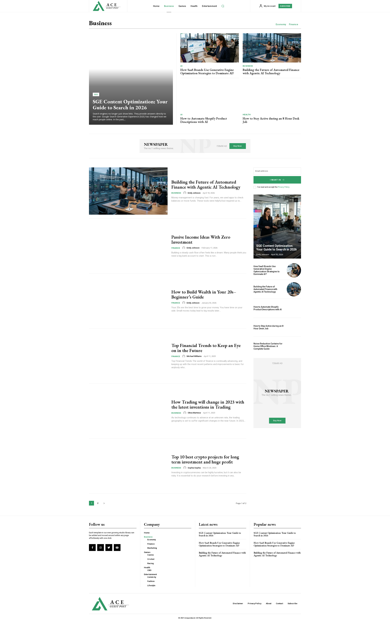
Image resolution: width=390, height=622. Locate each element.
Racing (150, 563)
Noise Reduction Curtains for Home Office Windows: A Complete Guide (268, 346)
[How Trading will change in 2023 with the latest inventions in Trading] (128, 410)
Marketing (152, 548)
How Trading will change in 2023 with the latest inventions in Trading (207, 404)
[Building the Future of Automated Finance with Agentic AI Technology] (272, 48)
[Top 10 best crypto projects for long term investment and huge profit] (128, 466)
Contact (279, 603)
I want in (275, 180)
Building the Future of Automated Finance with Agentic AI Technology (271, 71)
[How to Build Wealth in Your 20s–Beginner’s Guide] (128, 301)
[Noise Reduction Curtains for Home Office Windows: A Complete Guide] (294, 346)
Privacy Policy (283, 187)
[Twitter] (108, 547)
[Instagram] (100, 547)
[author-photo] (185, 192)
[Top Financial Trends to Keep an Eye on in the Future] (128, 356)
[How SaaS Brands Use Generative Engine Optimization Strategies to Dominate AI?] (209, 48)
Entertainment (150, 574)
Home (147, 533)
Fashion (150, 581)
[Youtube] (117, 547)
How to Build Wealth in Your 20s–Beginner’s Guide (203, 294)
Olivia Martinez (194, 413)
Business (248, 66)
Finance (293, 24)
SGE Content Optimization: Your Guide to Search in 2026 (130, 104)
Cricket (150, 559)
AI (181, 66)
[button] (223, 6)
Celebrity (151, 577)
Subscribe (292, 603)
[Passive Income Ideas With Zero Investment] (128, 246)
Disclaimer (238, 603)
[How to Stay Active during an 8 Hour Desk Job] (272, 96)
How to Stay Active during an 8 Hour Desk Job (271, 120)
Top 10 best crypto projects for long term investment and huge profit (205, 459)
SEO (96, 94)
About (268, 603)
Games (147, 552)
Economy (281, 24)
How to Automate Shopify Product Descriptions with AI (203, 120)
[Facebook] (92, 547)
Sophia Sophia (194, 468)
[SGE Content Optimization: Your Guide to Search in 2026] (131, 79)
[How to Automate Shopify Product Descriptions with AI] (209, 96)
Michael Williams (194, 356)
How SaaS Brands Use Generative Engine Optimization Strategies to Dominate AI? (207, 71)
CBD (149, 570)
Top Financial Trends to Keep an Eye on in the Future (206, 347)
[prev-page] (290, 200)
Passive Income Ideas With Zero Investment (200, 239)
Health (247, 115)
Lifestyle (151, 585)
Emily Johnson (194, 193)
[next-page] (103, 503)
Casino (150, 555)
